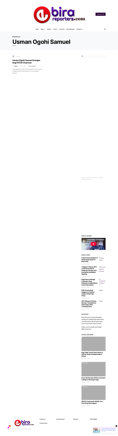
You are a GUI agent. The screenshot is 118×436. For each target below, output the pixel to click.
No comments (32, 66)
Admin (16, 66)
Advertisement (60, 419)
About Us (75, 419)
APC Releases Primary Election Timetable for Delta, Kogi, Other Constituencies (88, 303)
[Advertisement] (93, 207)
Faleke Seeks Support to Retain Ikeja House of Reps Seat (89, 259)
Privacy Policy (43, 423)
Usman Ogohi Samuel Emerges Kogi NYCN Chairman (26, 61)
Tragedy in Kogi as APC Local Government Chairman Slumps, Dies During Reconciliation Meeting (89, 270)
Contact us (43, 419)
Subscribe (99, 14)
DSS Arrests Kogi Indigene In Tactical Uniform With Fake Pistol (87, 293)
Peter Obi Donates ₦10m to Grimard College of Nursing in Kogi (93, 379)
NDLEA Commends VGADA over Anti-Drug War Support (92, 402)
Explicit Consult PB (27, 428)
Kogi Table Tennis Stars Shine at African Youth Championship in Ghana (92, 354)
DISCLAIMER (93, 419)
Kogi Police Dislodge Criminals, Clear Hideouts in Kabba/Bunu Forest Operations (89, 282)
